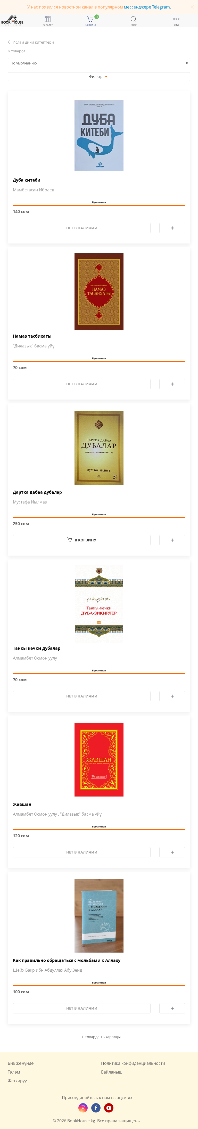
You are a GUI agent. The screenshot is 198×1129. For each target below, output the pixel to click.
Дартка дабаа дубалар (37, 492)
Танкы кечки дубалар (36, 648)
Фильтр (96, 76)
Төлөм (14, 1072)
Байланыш (111, 1072)
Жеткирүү (17, 1081)
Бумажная (99, 202)
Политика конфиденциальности (133, 1063)
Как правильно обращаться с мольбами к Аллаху (66, 960)
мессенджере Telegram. (147, 7)
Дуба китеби (26, 180)
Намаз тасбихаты (32, 336)
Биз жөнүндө (21, 1063)
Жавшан (22, 804)
